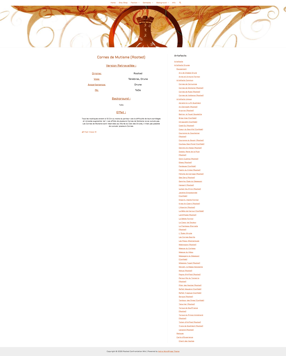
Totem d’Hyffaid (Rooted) (190, 322)
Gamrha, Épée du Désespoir (190, 181)
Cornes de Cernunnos (188, 84)
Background (161, 3)
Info (173, 3)
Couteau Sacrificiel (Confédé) (191, 144)
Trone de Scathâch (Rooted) (191, 326)
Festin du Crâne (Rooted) (189, 170)
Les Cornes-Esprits (187, 237)
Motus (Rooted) (185, 271)
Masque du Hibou (186, 252)
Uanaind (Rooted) (186, 330)
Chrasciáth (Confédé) (188, 122)
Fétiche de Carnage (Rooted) (191, 174)
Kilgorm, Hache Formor (189, 200)
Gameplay (147, 3)
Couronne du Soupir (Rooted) (191, 140)
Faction (134, 3)
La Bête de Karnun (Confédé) (191, 211)
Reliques (180, 333)
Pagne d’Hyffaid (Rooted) (190, 274)
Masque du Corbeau (187, 248)
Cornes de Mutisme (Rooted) (191, 88)
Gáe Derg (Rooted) (187, 178)
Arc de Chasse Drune (188, 73)
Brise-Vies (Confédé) (188, 118)
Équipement (182, 69)
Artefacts (178, 61)
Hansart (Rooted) (186, 185)
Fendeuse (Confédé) (187, 166)
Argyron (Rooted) (186, 110)
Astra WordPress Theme (168, 351)
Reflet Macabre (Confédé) (190, 289)
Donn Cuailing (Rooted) (188, 159)
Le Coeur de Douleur (187, 222)
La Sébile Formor (186, 219)
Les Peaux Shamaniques (189, 241)
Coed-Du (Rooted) (186, 126)
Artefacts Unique (184, 99)
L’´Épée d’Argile (185, 233)
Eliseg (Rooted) (185, 162)
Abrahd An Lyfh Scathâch (190, 103)
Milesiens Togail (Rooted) (189, 263)
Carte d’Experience (185, 337)
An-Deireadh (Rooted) (188, 107)
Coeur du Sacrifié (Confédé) (191, 129)
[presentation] (138, 3)
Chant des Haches (186, 341)
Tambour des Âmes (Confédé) (191, 300)
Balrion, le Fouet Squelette (190, 114)
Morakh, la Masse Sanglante (191, 267)
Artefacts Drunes (182, 65)
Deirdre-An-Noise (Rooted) (190, 148)
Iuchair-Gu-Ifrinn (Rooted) (190, 189)
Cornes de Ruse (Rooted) (189, 92)
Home (113, 3)
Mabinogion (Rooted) (187, 245)
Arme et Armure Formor (189, 77)
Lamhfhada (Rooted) (187, 215)
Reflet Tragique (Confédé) (190, 293)
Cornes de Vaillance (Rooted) (191, 95)
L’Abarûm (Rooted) (187, 207)
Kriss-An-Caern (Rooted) (189, 204)
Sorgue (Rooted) (186, 297)
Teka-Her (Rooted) (187, 304)
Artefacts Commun (185, 80)
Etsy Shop (123, 3)
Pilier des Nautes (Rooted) (190, 285)
